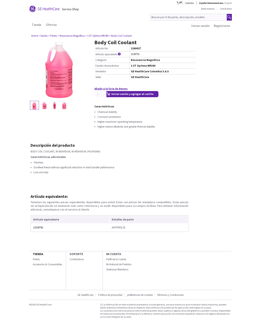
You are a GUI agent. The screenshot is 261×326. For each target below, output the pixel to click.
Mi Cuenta (113, 254)
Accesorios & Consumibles (47, 264)
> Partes (52, 35)
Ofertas (51, 25)
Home (34, 35)
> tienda (43, 35)
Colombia (189, 3)
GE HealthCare (85, 295)
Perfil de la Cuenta (116, 259)
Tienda (36, 25)
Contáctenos (226, 8)
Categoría (100, 60)
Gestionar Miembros (117, 269)
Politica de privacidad (110, 295)
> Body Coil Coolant (120, 35)
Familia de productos (107, 65)
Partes (36, 259)
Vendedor (100, 71)
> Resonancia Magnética (71, 35)
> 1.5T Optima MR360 (96, 35)
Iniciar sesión (200, 26)
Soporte (76, 254)
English (228, 3)
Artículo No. (101, 48)
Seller (98, 77)
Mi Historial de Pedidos (118, 264)
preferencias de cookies (140, 295)
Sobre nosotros (208, 8)
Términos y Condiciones (170, 295)
